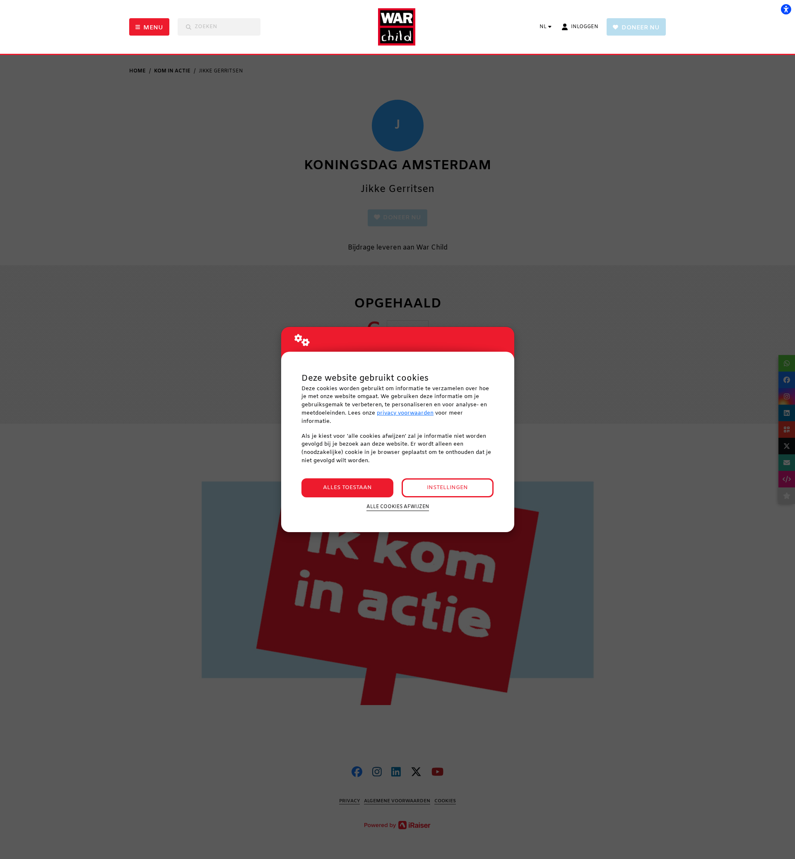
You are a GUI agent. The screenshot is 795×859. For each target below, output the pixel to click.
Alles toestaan (347, 487)
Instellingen (447, 487)
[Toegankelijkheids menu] (786, 9)
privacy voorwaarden (405, 413)
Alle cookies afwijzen (397, 507)
